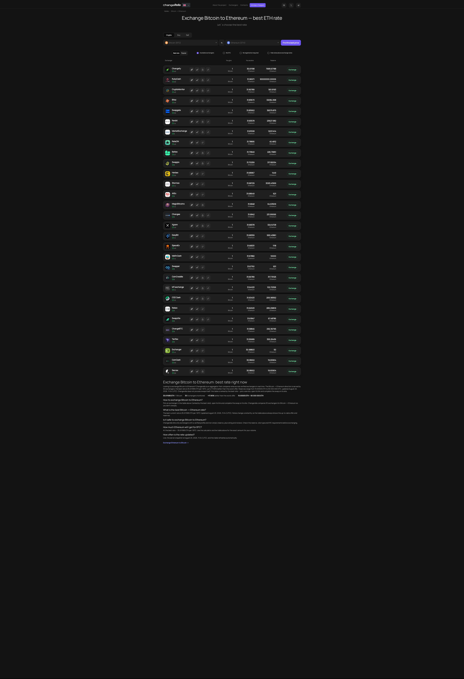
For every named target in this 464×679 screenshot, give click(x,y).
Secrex (175, 370)
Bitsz (174, 99)
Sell (187, 35)
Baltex (175, 151)
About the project (219, 5)
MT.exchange (178, 287)
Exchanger (176, 349)
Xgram (175, 224)
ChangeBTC (177, 328)
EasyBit (175, 235)
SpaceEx (176, 245)
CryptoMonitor (178, 89)
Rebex (174, 307)
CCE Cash (176, 297)
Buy (178, 35)
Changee (176, 214)
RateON (175, 141)
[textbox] (190, 42)
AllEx (174, 193)
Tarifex (175, 339)
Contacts (244, 5)
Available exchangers (207, 53)
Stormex (175, 183)
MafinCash (177, 255)
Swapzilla (176, 318)
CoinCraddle (177, 276)
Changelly (176, 68)
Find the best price (291, 42)
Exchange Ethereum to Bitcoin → (176, 442)
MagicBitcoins (178, 203)
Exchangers (233, 5)
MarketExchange (179, 131)
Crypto (169, 35)
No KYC (228, 53)
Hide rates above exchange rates (281, 53)
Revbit (175, 120)
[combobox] (190, 43)
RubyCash (176, 79)
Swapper (176, 266)
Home (166, 11)
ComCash (176, 359)
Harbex (175, 172)
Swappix (175, 162)
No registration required (250, 53)
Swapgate (176, 110)
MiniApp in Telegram (257, 5)
